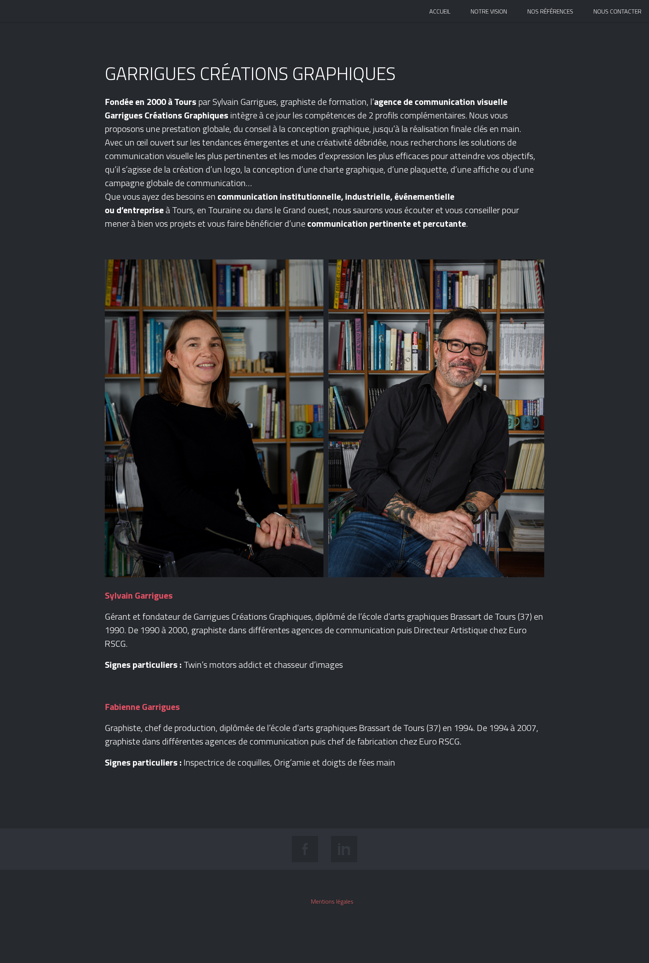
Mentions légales (332, 901)
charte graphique (351, 169)
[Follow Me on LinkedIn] (344, 849)
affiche (486, 169)
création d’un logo (206, 169)
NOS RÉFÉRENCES (550, 11)
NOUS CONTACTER (617, 11)
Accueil (439, 11)
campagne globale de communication (175, 183)
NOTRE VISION (489, 11)
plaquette (428, 169)
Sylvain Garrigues (26, 13)
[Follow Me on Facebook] (305, 849)
